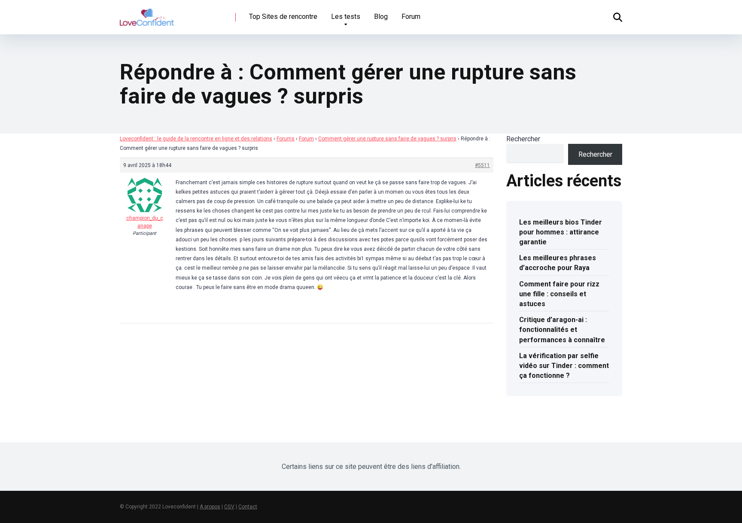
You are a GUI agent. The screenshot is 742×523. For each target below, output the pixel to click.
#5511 (482, 165)
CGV (229, 507)
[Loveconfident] (147, 14)
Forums (286, 139)
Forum (410, 16)
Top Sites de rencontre (283, 16)
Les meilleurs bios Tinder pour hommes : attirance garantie (560, 232)
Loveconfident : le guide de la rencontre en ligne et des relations (196, 139)
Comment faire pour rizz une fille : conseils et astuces (559, 294)
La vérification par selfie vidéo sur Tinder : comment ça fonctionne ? (564, 366)
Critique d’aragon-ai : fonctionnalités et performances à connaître (562, 330)
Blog (381, 16)
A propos (210, 507)
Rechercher (523, 139)
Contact (247, 507)
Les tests (345, 16)
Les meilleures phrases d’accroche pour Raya (557, 263)
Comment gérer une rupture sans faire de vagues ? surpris (387, 139)
